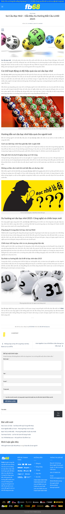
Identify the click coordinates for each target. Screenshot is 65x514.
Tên (4, 373)
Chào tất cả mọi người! (31, 445)
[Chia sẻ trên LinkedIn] (40, 320)
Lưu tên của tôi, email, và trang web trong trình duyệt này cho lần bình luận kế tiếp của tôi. (29, 397)
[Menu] (2, 7)
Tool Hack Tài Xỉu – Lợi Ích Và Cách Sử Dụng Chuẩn (16, 434)
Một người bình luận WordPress (10, 445)
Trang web (6, 389)
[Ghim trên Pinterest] (37, 320)
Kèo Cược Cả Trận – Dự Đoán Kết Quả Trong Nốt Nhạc (17, 425)
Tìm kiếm (3, 409)
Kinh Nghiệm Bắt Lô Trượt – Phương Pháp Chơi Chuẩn (17, 428)
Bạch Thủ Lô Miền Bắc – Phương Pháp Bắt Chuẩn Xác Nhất (18, 431)
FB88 (35, 480)
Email (5, 381)
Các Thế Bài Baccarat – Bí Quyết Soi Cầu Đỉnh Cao (15, 437)
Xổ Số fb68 (32, 13)
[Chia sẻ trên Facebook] (27, 320)
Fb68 (2, 462)
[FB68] (32, 6)
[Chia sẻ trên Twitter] (31, 320)
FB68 (61, 308)
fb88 (38, 482)
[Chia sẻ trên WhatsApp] (24, 320)
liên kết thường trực (45, 326)
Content (40, 23)
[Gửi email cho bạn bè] (34, 320)
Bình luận (6, 359)
